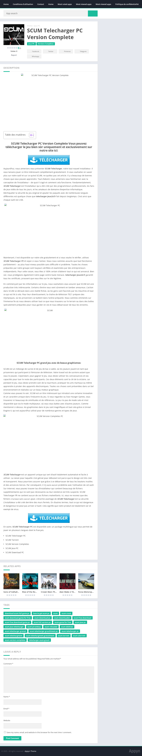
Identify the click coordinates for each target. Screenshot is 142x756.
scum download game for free (18, 618)
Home (6, 4)
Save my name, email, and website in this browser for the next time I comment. (39, 732)
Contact (40, 4)
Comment (8, 663)
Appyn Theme (30, 751)
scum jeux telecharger (14, 626)
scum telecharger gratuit (15, 631)
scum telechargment (13, 635)
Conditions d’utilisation (23, 4)
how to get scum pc (41, 613)
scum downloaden (62, 618)
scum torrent (63, 635)
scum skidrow (67, 626)
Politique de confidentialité (127, 4)
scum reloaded (51, 626)
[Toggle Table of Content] (30, 135)
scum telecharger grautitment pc (44, 631)
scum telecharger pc (70, 631)
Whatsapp (35, 56)
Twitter (50, 51)
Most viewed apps (83, 4)
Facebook (35, 51)
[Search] (93, 13)
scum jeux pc (80, 622)
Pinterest (67, 51)
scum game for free (62, 622)
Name (6, 696)
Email (6, 708)
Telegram (83, 51)
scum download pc (42, 618)
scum (55, 613)
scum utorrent (79, 635)
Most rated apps (65, 4)
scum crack (66, 613)
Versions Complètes (46, 44)
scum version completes (15, 640)
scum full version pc (42, 622)
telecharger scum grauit (39, 640)
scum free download (82, 618)
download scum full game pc (17, 613)
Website (6, 720)
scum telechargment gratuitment (40, 635)
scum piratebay (34, 626)
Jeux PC (37, 25)
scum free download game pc (17, 622)
